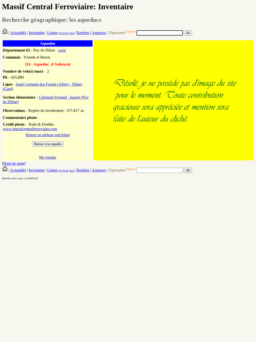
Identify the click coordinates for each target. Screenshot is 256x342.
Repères (82, 33)
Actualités (18, 33)
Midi (71, 33)
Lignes (52, 33)
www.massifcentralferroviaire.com (30, 129)
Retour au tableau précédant (48, 135)
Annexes (99, 33)
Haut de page (13, 163)
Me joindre (47, 157)
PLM (65, 33)
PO (60, 33)
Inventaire (36, 33)
